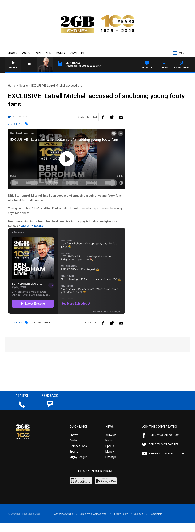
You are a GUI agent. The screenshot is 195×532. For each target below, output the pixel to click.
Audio (26, 52)
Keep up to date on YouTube (167, 453)
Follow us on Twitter (163, 444)
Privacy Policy (120, 513)
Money (60, 52)
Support (138, 513)
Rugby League (36, 323)
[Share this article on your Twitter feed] (112, 117)
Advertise (77, 52)
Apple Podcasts (32, 226)
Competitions (78, 446)
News (109, 440)
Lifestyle (111, 457)
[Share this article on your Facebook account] (102, 117)
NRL (48, 52)
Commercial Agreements (92, 513)
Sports (23, 85)
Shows (12, 52)
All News (110, 435)
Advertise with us (63, 513)
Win (38, 52)
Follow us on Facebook (164, 435)
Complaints (156, 513)
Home (12, 85)
